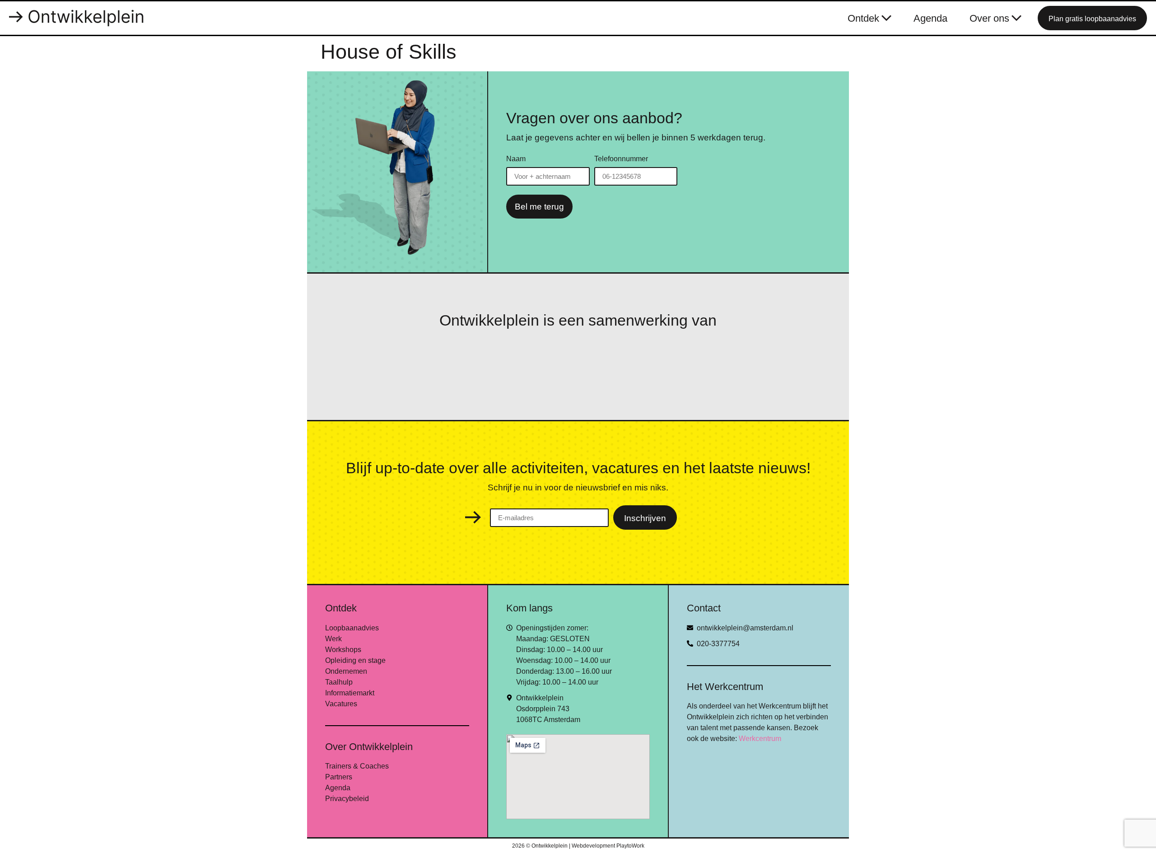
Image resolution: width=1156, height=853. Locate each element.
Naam (516, 159)
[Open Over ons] (1016, 18)
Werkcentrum (760, 738)
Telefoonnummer (621, 159)
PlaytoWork (630, 846)
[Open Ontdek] (886, 18)
